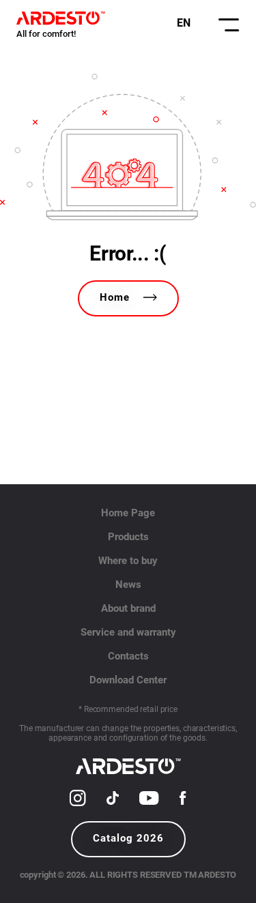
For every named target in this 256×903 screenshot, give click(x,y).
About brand (128, 608)
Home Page (128, 513)
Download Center (128, 680)
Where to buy (128, 560)
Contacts (128, 656)
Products (128, 537)
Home (115, 297)
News (128, 584)
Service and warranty (128, 632)
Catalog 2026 (128, 838)
